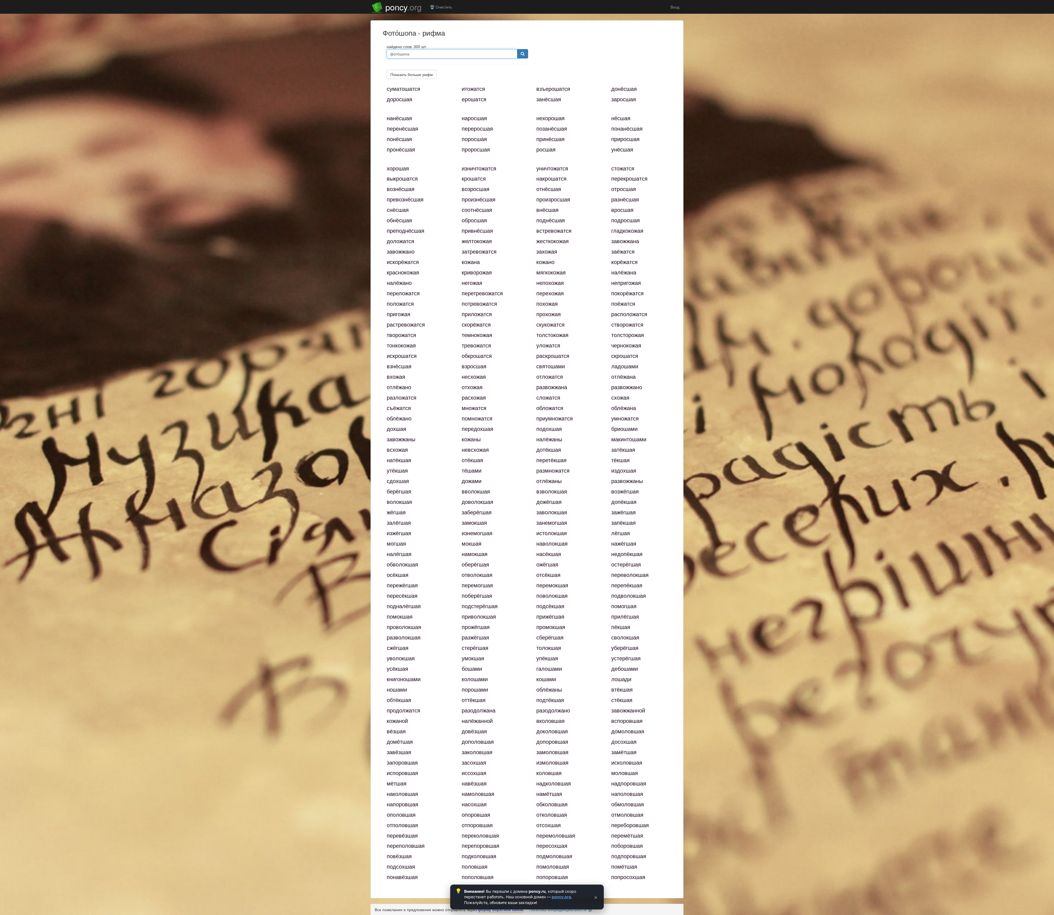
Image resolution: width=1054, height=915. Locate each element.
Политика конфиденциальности (558, 909)
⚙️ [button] (590, 909)
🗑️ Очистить (441, 7)
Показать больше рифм (411, 74)
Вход (674, 7)
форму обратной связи (500, 909)
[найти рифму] (522, 53)
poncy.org (561, 896)
